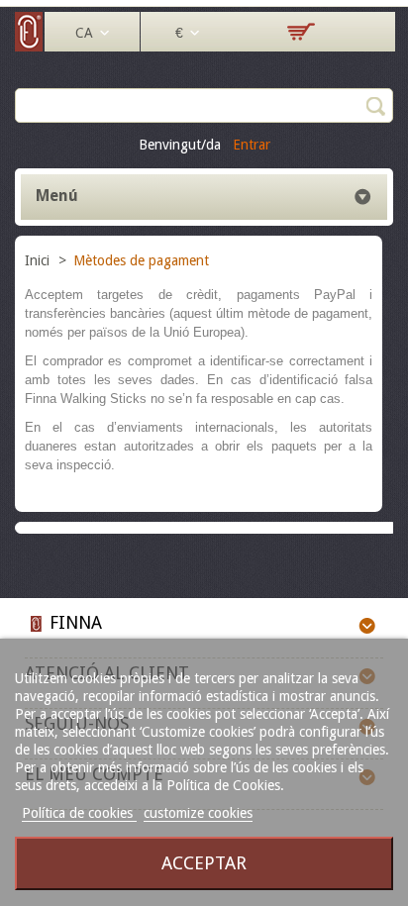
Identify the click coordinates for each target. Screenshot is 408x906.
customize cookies (198, 813)
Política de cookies (79, 813)
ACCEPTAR (204, 863)
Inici (39, 260)
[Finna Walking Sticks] (30, 46)
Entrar (251, 144)
